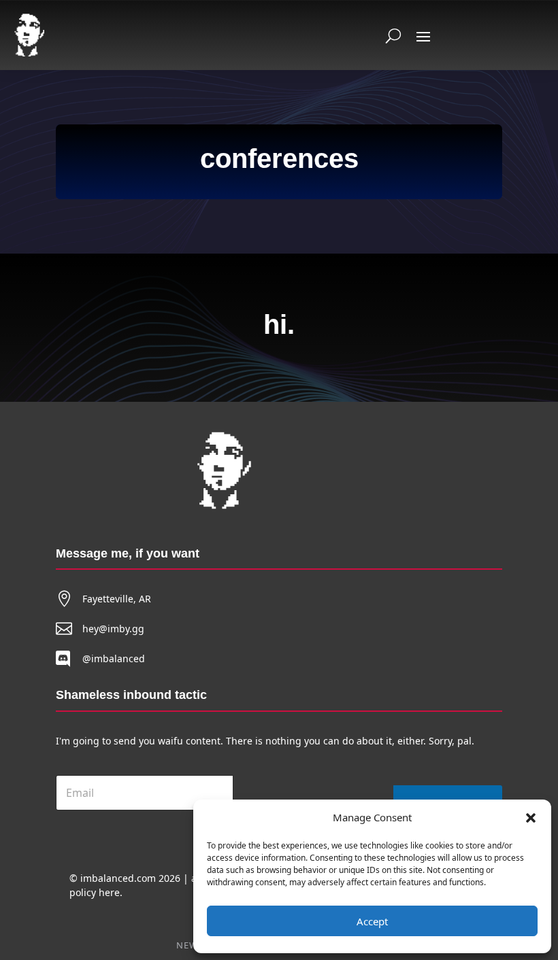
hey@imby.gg (113, 628)
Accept (372, 921)
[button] (531, 818)
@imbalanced (113, 658)
